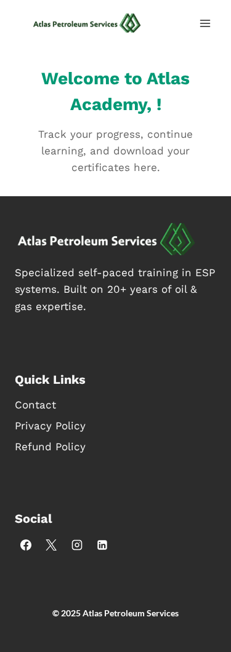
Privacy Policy (50, 425)
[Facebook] (26, 545)
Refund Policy (50, 446)
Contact (35, 405)
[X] (51, 545)
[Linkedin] (102, 545)
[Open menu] (204, 23)
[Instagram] (77, 545)
